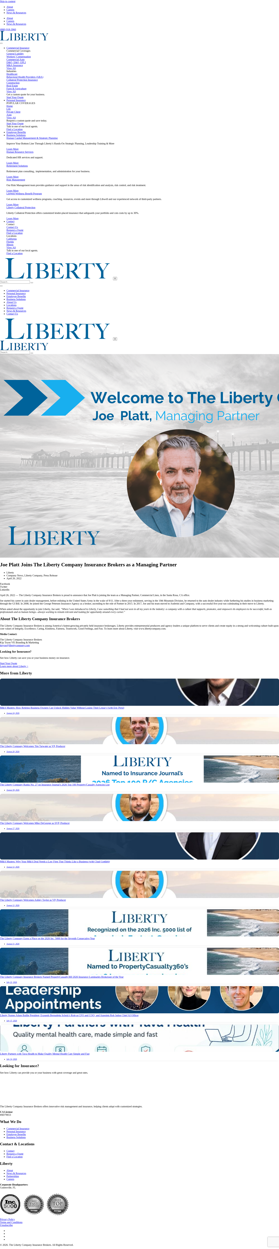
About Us (11, 302)
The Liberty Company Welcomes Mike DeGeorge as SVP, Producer (35, 823)
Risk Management (15, 179)
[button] (139, 584)
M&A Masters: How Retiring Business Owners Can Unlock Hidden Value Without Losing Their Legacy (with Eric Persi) (62, 707)
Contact (10, 221)
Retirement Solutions (17, 165)
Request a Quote (14, 308)
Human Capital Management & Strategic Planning (32, 138)
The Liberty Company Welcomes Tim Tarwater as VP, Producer (32, 746)
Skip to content (7, 1)
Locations (11, 305)
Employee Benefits (16, 132)
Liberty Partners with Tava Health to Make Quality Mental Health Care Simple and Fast (44, 1053)
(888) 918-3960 (8, 29)
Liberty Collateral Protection (20, 207)
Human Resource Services (19, 152)
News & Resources (16, 12)
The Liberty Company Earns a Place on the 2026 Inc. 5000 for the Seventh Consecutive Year (47, 938)
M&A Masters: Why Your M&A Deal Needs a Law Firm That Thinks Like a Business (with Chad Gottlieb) (55, 861)
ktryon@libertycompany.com (15, 645)
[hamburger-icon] (1, 43)
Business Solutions (16, 135)
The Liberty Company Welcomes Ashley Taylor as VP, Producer (33, 900)
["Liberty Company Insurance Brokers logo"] (24, 39)
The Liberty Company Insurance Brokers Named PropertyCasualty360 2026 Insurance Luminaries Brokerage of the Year (62, 977)
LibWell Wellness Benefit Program (24, 193)
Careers (10, 9)
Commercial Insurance (17, 48)
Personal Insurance (16, 100)
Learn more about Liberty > (14, 666)
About (9, 6)
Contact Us (12, 313)
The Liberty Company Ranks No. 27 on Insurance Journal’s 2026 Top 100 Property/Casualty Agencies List (54, 784)
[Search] (32, 282)
